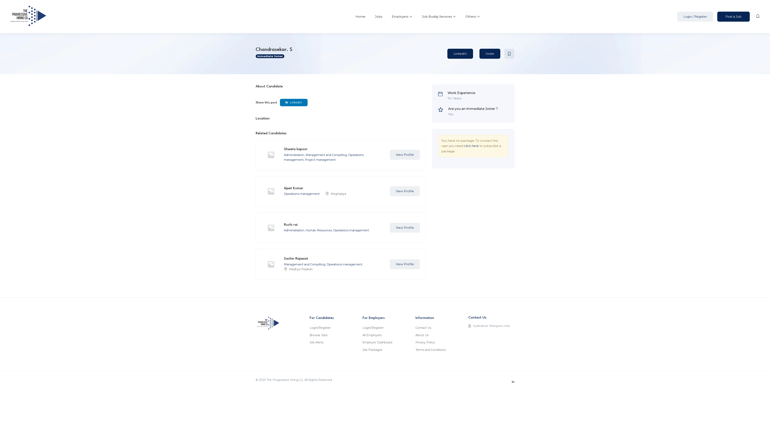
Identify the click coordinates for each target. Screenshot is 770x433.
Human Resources (319, 230)
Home (360, 16)
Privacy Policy (425, 342)
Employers (400, 16)
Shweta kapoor (296, 149)
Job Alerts (316, 342)
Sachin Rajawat (296, 258)
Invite (490, 54)
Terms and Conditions (430, 350)
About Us (422, 335)
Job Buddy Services (437, 16)
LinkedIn (460, 54)
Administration (294, 155)
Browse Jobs (318, 335)
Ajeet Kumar (293, 188)
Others (471, 16)
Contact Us (423, 328)
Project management (320, 160)
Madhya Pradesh (301, 269)
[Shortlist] (509, 54)
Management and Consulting (326, 155)
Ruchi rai (291, 225)
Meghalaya (338, 194)
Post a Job (733, 16)
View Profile (405, 155)
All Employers (372, 335)
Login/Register (320, 328)
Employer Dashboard (377, 342)
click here (471, 146)
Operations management (302, 194)
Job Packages (372, 350)
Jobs (378, 16)
